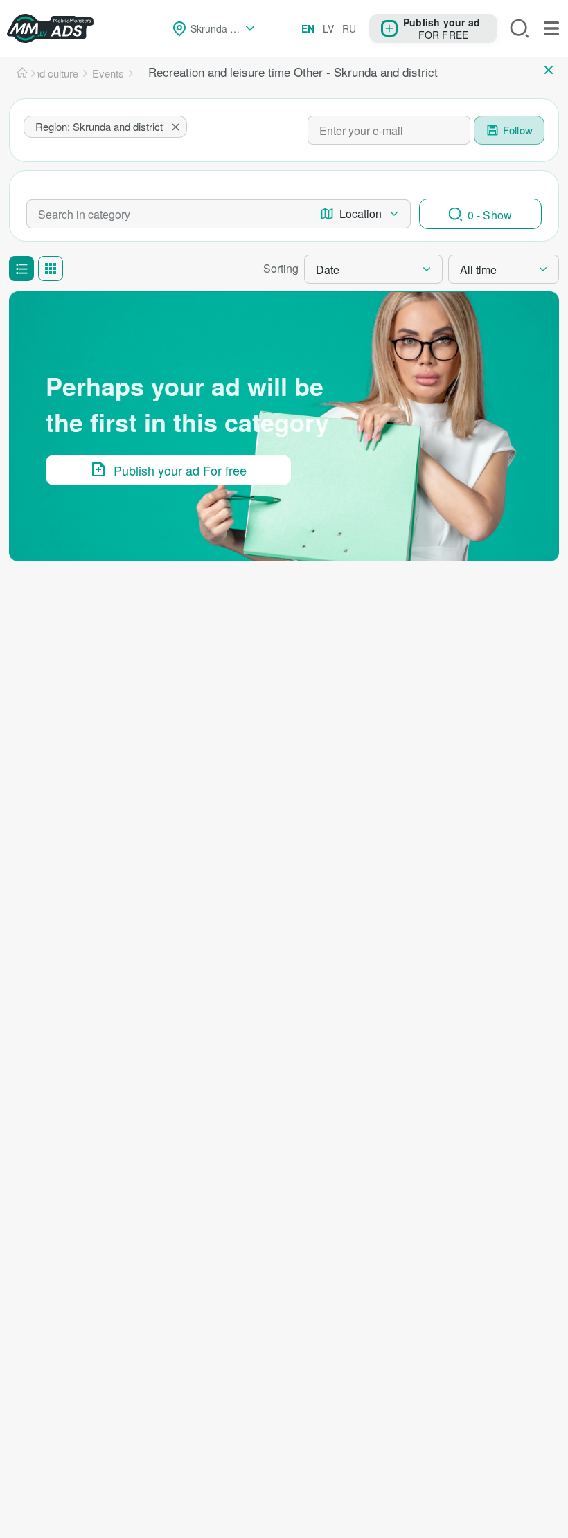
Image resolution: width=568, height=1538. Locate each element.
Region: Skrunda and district (99, 126)
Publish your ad (441, 21)
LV (328, 28)
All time (478, 270)
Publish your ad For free (180, 470)
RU (349, 28)
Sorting (281, 268)
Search (519, 28)
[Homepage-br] (22, 73)
